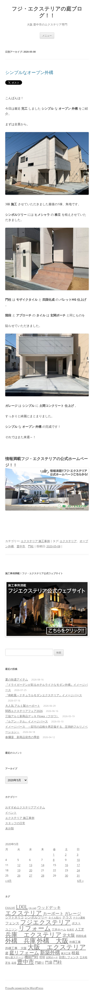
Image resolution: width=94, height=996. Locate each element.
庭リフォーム (24, 952)
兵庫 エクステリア (33, 935)
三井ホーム (59, 929)
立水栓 (83, 957)
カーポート (53, 913)
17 (78, 865)
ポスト (76, 923)
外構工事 (75, 942)
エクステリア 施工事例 (35, 541)
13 (30, 865)
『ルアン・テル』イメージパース (26, 721)
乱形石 (70, 929)
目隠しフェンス (69, 957)
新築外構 (50, 952)
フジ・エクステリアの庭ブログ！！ (47, 12)
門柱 (31, 546)
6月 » (80, 881)
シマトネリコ (14, 917)
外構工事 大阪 (16, 948)
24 (78, 870)
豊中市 (21, 546)
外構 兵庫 (20, 941)
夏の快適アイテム (16, 679)
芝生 (7, 962)
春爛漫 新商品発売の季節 (22, 737)
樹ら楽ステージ (14, 957)
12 (18, 865)
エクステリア (68, 541)
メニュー (47, 35)
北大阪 (69, 935)
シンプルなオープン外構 (29, 72)
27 (30, 875)
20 (30, 870)
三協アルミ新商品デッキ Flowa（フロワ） (32, 716)
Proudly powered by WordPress (24, 988)
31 (78, 875)
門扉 (48, 962)
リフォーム (34, 928)
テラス (67, 917)
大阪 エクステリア (57, 947)
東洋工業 (66, 953)
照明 (42, 957)
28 (42, 875)
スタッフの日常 (15, 823)
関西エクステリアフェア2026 (24, 711)
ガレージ (72, 913)
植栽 (75, 952)
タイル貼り (54, 917)
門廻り (39, 963)
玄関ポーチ (52, 957)
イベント (11, 813)
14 (42, 865)
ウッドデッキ (49, 907)
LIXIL (22, 906)
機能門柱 (31, 957)
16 (66, 865)
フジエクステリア (45, 922)
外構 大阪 (52, 940)
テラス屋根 (79, 917)
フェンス (12, 923)
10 (78, 860)
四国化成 (81, 936)
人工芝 (79, 929)
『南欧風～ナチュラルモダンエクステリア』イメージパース (43, 695)
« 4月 (8, 881)
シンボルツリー (35, 917)
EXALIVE (10, 908)
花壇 (13, 962)
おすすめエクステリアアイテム (25, 807)
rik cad (32, 908)
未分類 (9, 828)
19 (18, 870)
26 (18, 875)
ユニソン (11, 929)
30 (66, 875)
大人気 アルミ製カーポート (22, 706)
